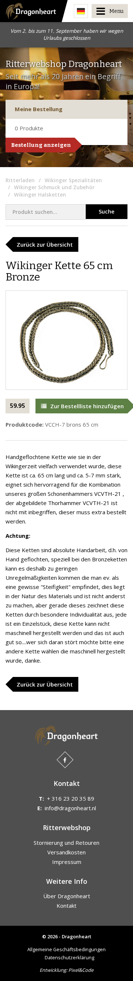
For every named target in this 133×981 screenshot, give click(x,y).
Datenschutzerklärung (69, 957)
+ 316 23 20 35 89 (70, 798)
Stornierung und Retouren (66, 842)
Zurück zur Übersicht (45, 244)
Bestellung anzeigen (41, 145)
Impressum (66, 861)
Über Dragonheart (66, 896)
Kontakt (66, 905)
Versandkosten (66, 852)
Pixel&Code (80, 970)
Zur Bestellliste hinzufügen (87, 406)
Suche (107, 211)
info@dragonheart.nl (70, 808)
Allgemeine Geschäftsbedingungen (66, 949)
